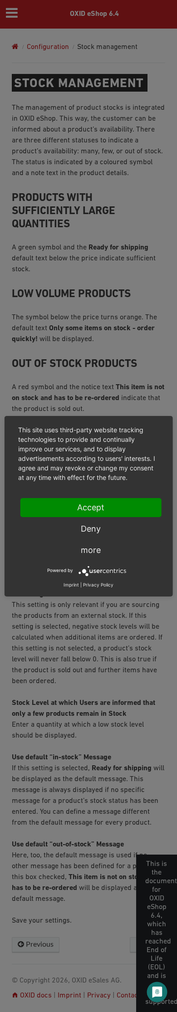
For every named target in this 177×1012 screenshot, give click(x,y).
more (91, 550)
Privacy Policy (98, 584)
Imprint (71, 584)
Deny (91, 528)
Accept (90, 507)
